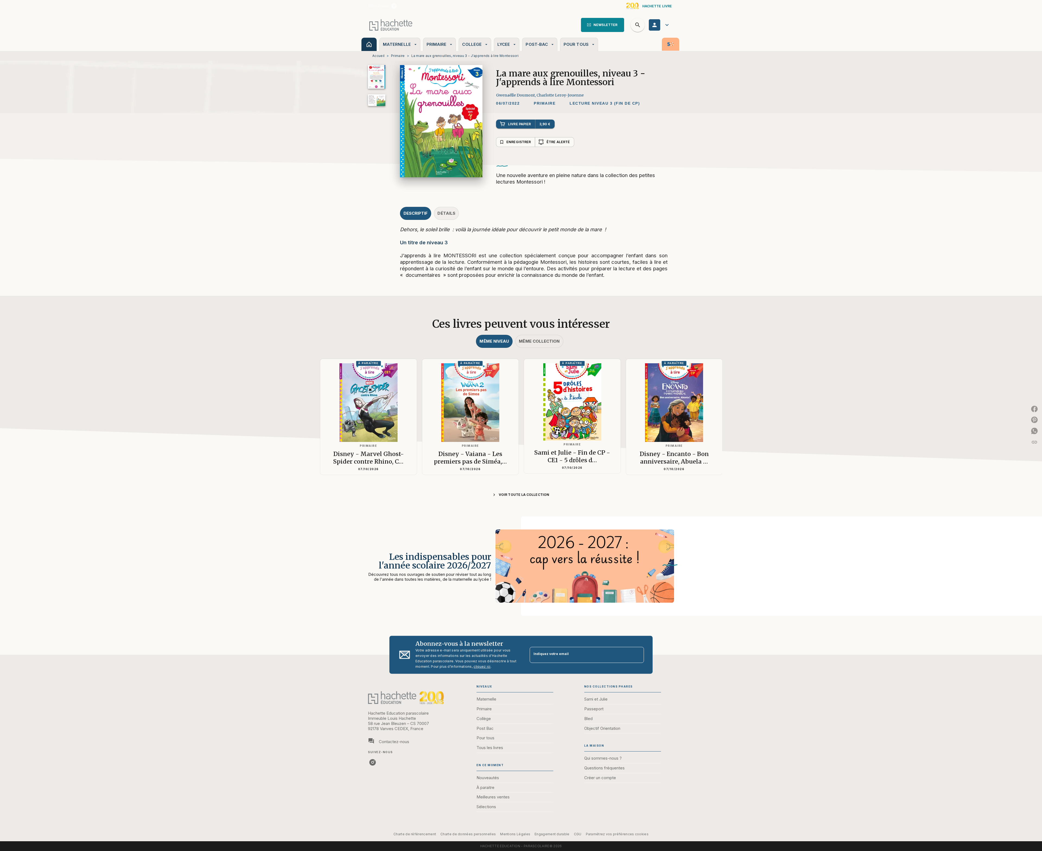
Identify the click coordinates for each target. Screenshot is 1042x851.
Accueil (378, 56)
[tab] (369, 44)
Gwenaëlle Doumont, (516, 95)
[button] (602, 25)
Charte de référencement (414, 834)
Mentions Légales (515, 834)
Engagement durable (552, 834)
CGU (578, 834)
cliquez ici (482, 666)
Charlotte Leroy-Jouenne (560, 95)
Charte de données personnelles (468, 834)
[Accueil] (391, 25)
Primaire (398, 56)
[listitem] (394, 6)
